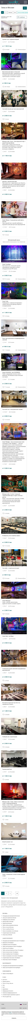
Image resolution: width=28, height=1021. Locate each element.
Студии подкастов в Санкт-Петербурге (11, 957)
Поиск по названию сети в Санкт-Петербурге (13, 955)
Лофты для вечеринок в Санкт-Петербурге (12, 946)
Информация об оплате (8, 991)
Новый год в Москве (7, 923)
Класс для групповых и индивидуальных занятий (13, 339)
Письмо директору (7, 996)
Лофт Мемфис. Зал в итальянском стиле (13, 442)
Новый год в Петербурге (8, 948)
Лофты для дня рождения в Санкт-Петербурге (13, 950)
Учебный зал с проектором (9, 736)
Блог (4, 987)
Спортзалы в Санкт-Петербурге (10, 959)
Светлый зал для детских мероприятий (13, 109)
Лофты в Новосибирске (8, 973)
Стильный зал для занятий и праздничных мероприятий (13, 669)
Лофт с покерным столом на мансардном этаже (13, 875)
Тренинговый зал (7, 769)
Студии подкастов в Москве (9, 932)
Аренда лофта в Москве (8, 921)
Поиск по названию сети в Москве (10, 931)
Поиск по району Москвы (8, 929)
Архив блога (5, 989)
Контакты (5, 979)
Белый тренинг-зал (7, 842)
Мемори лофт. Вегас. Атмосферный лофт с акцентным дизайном (13, 142)
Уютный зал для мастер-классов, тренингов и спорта (11, 703)
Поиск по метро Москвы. (8, 927)
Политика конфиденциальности (10, 992)
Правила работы (6, 981)
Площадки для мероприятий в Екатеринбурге (13, 965)
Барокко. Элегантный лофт (9, 181)
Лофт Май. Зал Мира (8, 636)
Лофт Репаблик (6, 264)
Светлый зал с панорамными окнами (12, 409)
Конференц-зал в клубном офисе (11, 535)
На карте (25, 8)
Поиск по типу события (8, 983)
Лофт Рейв (5, 301)
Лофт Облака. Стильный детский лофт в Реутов (13, 220)
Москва (18, 4)
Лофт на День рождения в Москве (10, 925)
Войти (25, 2)
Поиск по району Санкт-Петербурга (10, 954)
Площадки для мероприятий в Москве (11, 916)
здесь (10, 1012)
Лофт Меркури (6, 600)
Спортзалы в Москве (7, 934)
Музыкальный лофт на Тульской (11, 72)
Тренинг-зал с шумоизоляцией (10, 39)
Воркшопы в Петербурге (8, 942)
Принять (14, 1018)
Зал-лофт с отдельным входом (10, 568)
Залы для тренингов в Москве (9, 917)
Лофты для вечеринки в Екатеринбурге (11, 967)
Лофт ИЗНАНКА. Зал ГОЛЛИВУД (11, 372)
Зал (15, 12)
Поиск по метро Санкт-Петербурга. (10, 952)
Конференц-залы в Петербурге (9, 944)
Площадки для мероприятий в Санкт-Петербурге (14, 940)
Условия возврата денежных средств (11, 994)
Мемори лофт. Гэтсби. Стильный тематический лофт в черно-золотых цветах (12, 495)
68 (17, 893)
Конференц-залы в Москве (9, 919)
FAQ (3, 985)
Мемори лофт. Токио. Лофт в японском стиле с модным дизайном (13, 802)
